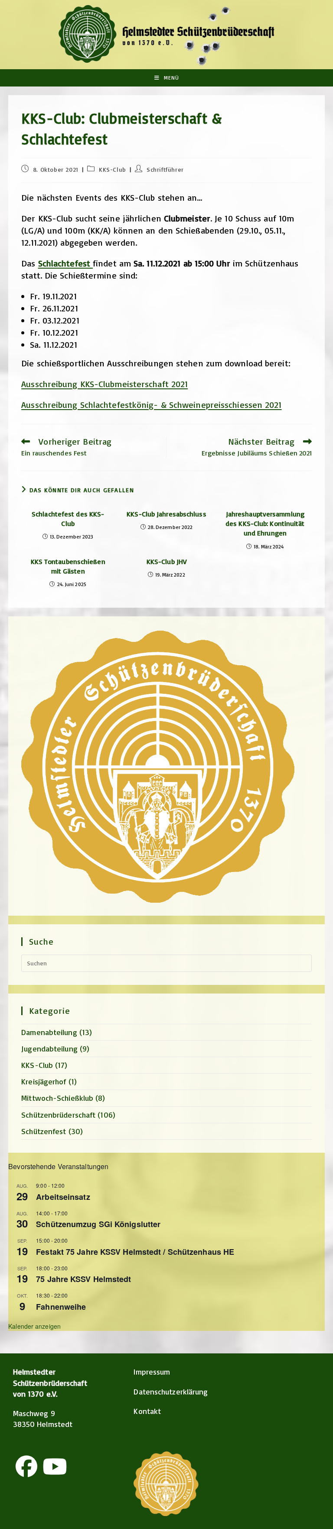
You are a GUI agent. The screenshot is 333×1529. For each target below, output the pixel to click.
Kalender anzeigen (34, 1326)
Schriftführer (165, 169)
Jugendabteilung (49, 1048)
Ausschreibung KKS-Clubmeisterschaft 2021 (104, 383)
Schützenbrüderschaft (58, 1114)
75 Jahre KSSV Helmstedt (83, 1279)
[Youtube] (54, 1466)
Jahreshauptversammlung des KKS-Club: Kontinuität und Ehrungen (265, 524)
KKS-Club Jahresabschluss (166, 514)
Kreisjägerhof (43, 1081)
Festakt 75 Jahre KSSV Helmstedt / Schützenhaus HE (135, 1251)
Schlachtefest (65, 263)
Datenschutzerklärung (171, 1391)
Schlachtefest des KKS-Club (68, 519)
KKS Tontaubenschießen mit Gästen (68, 566)
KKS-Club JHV (166, 561)
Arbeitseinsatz (63, 1196)
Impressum (152, 1371)
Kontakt (147, 1411)
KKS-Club (112, 169)
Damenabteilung (49, 1032)
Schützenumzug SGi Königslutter (98, 1224)
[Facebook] (26, 1466)
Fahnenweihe (61, 1306)
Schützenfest (43, 1131)
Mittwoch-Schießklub (57, 1098)
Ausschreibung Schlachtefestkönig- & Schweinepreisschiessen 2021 (151, 404)
